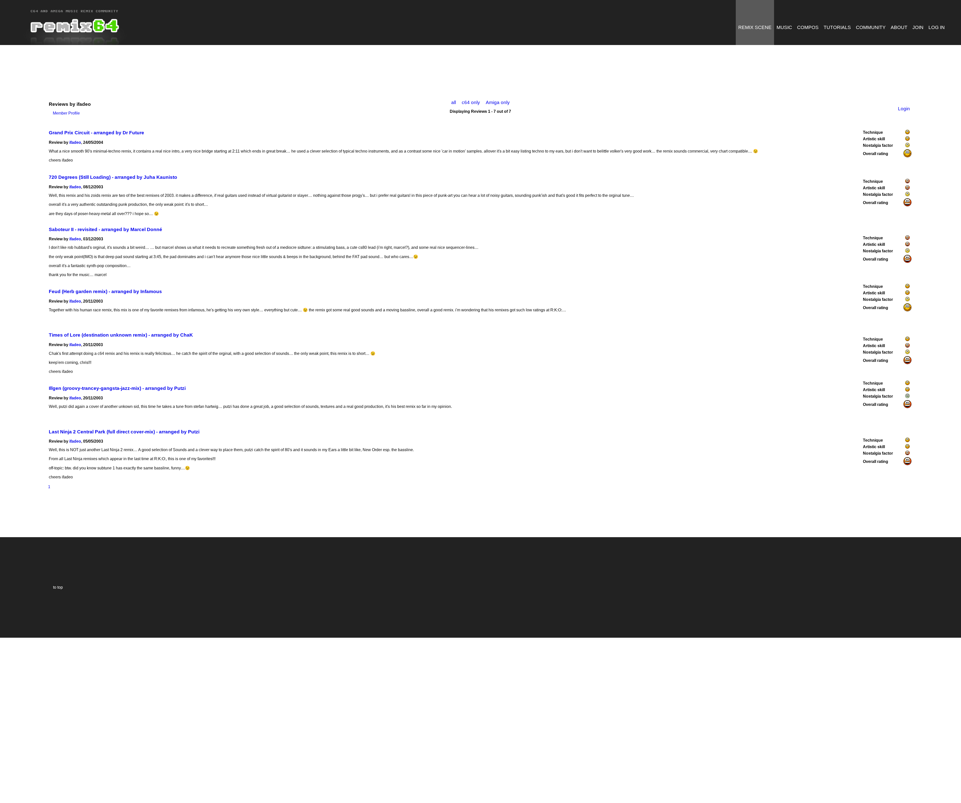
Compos (808, 27)
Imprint (6, 791)
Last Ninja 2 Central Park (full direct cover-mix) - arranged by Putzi (124, 431)
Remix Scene (755, 27)
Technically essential (10, 719)
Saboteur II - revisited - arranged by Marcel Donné (105, 229)
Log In (936, 27)
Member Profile (64, 113)
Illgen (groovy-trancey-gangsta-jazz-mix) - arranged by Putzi (117, 388)
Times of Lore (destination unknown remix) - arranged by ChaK (121, 335)
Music (784, 27)
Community (871, 27)
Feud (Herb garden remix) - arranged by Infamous (105, 291)
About (899, 27)
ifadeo (75, 142)
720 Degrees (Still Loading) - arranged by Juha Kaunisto (113, 177)
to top (55, 587)
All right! (5, 783)
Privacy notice (6, 798)
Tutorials (837, 27)
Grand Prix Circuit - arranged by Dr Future (96, 132)
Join (917, 27)
